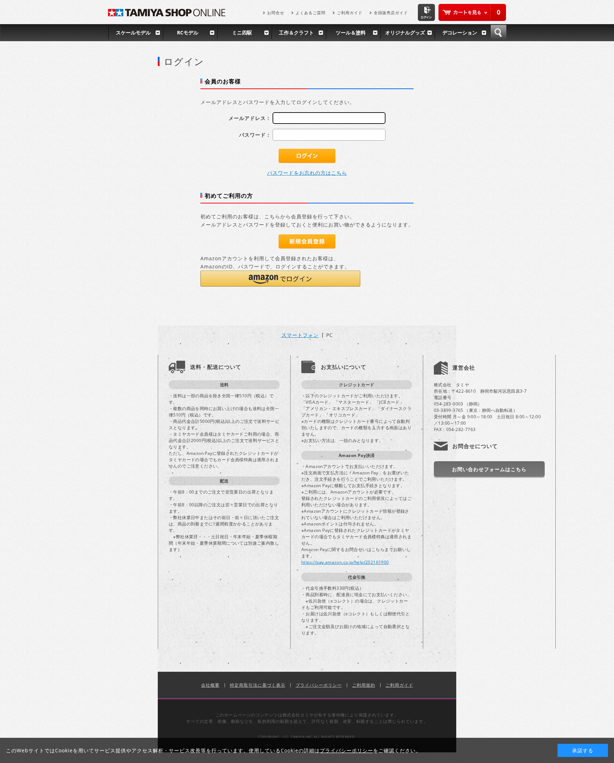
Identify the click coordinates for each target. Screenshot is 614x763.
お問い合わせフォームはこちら (489, 469)
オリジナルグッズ (405, 32)
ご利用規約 (363, 685)
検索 (498, 32)
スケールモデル (133, 32)
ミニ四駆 (242, 32)
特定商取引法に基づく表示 (257, 685)
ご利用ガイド (349, 12)
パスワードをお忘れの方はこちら (307, 172)
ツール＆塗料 (351, 32)
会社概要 (210, 685)
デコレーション (459, 32)
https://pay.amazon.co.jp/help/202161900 (345, 562)
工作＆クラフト (296, 32)
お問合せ (275, 12)
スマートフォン (300, 335)
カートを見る (472, 12)
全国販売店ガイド (391, 12)
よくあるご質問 (310, 12)
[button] (280, 279)
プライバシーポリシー (319, 685)
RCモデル (187, 32)
